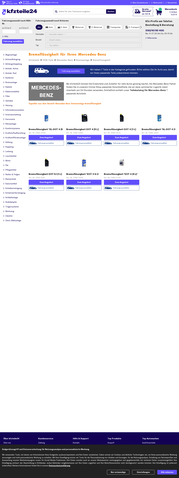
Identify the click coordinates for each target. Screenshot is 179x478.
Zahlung (41, 443)
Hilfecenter (152, 38)
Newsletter (172, 3)
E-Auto (64, 27)
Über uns (7, 443)
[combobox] (80, 11)
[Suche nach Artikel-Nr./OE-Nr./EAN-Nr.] (111, 11)
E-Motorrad (97, 27)
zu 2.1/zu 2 (6, 28)
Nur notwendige (118, 472)
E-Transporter (135, 27)
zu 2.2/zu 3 (23, 28)
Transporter (115, 27)
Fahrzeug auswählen (71, 71)
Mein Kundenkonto (140, 3)
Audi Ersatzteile (148, 443)
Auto (51, 27)
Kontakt (76, 443)
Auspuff (111, 443)
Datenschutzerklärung (59, 465)
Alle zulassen (167, 472)
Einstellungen (143, 472)
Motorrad (79, 27)
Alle (39, 27)
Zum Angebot (46, 137)
